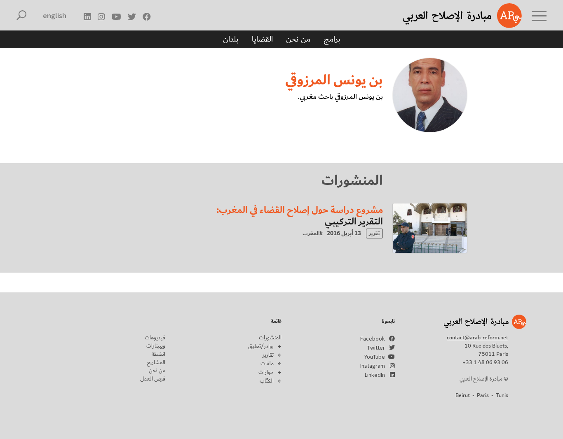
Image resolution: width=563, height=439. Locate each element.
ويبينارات (155, 345)
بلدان (231, 39)
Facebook (372, 338)
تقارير (268, 355)
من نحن (298, 39)
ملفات (267, 363)
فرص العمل (152, 378)
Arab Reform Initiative (452, 15)
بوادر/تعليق (261, 346)
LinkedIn (375, 374)
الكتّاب (267, 380)
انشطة (158, 354)
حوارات (266, 372)
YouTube (374, 356)
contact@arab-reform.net (477, 337)
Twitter (376, 347)
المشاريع (156, 362)
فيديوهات (155, 337)
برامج (332, 39)
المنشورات (270, 337)
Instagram (372, 365)
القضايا (262, 39)
